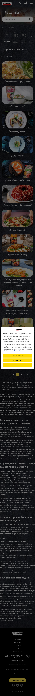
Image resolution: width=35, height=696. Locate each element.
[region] (17, 348)
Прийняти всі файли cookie (17, 355)
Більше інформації (14, 350)
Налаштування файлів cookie (17, 365)
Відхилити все (17, 360)
